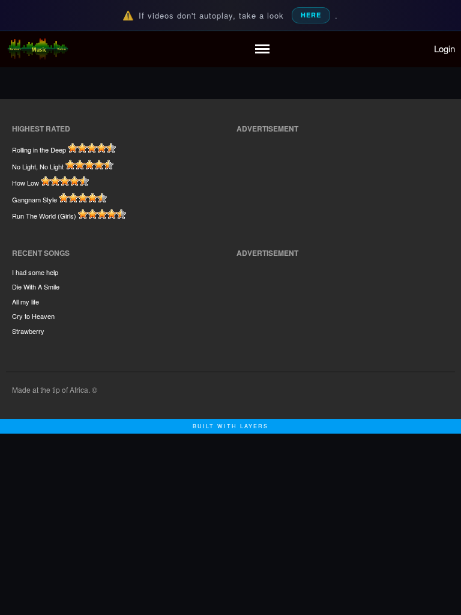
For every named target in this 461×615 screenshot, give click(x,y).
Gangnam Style (34, 199)
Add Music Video (375, 94)
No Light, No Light (38, 166)
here (311, 14)
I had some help (35, 272)
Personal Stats (370, 124)
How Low (25, 182)
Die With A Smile (35, 286)
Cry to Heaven (33, 316)
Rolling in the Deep (39, 149)
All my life (25, 301)
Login (444, 48)
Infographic (364, 141)
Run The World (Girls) (44, 215)
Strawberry (28, 331)
